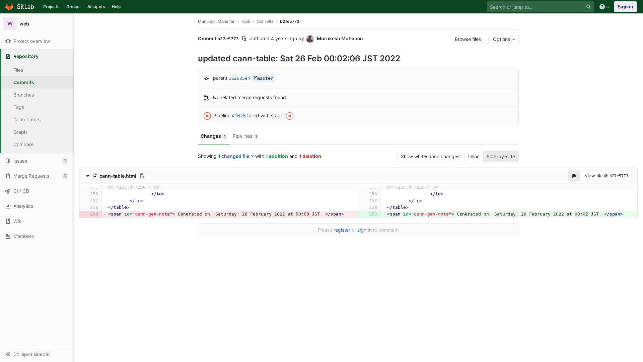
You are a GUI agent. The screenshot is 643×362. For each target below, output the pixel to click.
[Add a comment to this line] (85, 194)
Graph (20, 132)
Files (18, 70)
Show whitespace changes (430, 156)
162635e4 (239, 78)
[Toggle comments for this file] (574, 176)
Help (116, 6)
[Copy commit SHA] (244, 39)
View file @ (606, 175)
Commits (23, 82)
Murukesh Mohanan (216, 21)
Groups (73, 6)
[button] (36, 354)
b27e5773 (289, 21)
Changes (213, 136)
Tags (18, 107)
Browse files (468, 39)
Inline (474, 156)
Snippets (96, 6)
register (342, 230)
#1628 (239, 115)
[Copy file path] (142, 175)
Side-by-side (501, 156)
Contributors (27, 119)
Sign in (625, 6)
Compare (23, 144)
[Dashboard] (20, 7)
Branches (23, 95)
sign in (364, 230)
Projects (51, 6)
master (265, 78)
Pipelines (245, 136)
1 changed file (233, 156)
